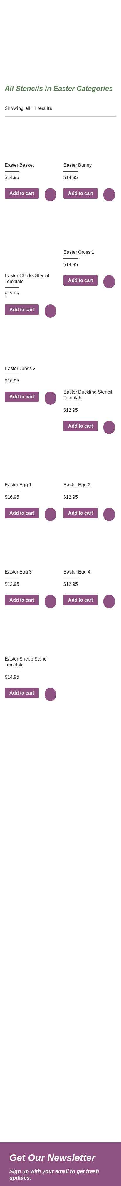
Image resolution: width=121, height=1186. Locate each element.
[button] (51, 194)
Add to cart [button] (21, 193)
